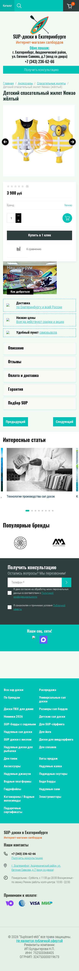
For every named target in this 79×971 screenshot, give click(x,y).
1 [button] (27, 510)
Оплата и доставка (23, 376)
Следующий (64, 422)
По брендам (12, 697)
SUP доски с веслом (17, 739)
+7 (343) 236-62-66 (39, 62)
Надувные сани (49, 789)
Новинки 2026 (13, 716)
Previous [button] (5, 141)
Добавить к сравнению (18, 249)
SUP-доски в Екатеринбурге (39, 37)
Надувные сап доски (18, 732)
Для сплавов (47, 747)
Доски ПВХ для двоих (19, 709)
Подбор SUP (18, 403)
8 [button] (52, 510)
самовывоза (48, 332)
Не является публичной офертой (39, 941)
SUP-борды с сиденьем (20, 724)
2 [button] (32, 510)
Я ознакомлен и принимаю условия (39, 607)
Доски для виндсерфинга (56, 739)
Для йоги (45, 732)
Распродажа (47, 690)
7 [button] (49, 510)
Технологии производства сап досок (31, 496)
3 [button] (35, 510)
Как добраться (20, 291)
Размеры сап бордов (53, 709)
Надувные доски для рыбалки (18, 749)
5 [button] (42, 510)
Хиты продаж (48, 758)
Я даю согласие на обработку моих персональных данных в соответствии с (40, 593)
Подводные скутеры (53, 774)
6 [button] (46, 510)
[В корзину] (67, 218)
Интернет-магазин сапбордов (39, 42)
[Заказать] (66, 582)
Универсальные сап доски (52, 699)
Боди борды (47, 781)
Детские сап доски (52, 716)
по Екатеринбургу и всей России (39, 307)
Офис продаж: (39, 48)
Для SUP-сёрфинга (51, 724)
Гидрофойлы (12, 789)
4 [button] (39, 510)
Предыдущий (15, 422)
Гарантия (15, 389)
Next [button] (72, 141)
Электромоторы (50, 797)
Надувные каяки (50, 766)
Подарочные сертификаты (13, 810)
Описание (16, 348)
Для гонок (10, 758)
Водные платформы (17, 781)
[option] (39, 140)
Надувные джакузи (17, 774)
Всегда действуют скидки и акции (40, 322)
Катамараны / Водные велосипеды (19, 798)
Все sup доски (13, 690)
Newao (68, 205)
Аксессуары (12, 766)
